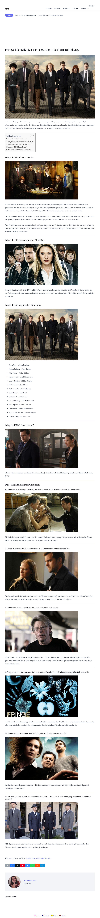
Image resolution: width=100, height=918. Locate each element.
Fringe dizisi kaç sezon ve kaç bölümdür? (20, 141)
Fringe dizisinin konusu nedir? (17, 139)
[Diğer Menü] (88, 8)
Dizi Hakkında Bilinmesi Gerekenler (19, 150)
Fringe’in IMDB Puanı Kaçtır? (17, 147)
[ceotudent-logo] (7, 8)
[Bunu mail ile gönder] (7, 865)
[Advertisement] (50, 31)
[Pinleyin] (22, 865)
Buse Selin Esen (30, 880)
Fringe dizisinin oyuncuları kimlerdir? (20, 144)
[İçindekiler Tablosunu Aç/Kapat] (31, 135)
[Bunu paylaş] (12, 865)
